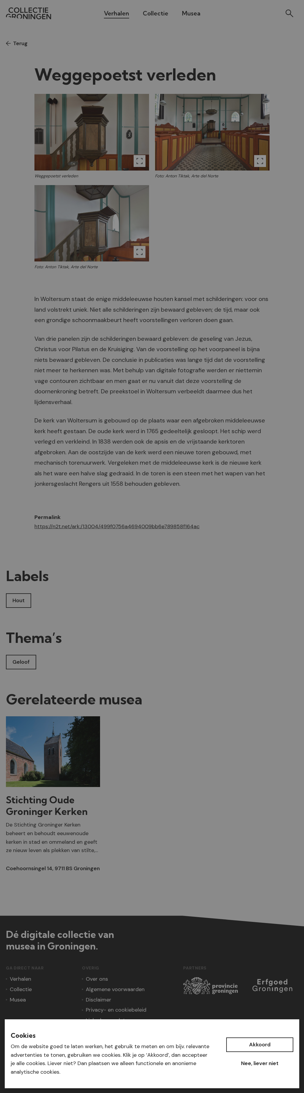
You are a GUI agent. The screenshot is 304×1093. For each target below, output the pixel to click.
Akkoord (259, 1044)
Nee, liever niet (259, 1063)
